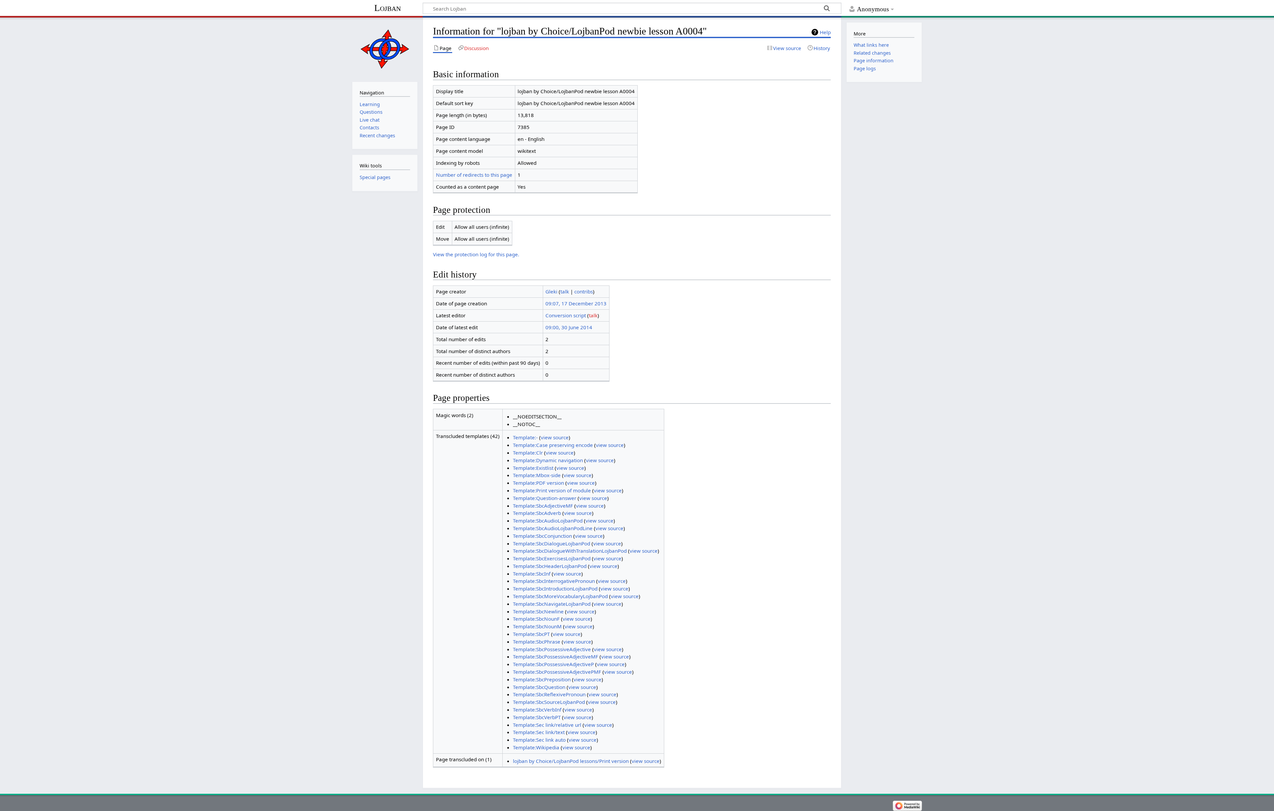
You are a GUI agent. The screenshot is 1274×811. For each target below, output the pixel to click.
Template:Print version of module (552, 490)
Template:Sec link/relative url (547, 724)
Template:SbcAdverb (537, 513)
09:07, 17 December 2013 (575, 303)
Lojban (387, 8)
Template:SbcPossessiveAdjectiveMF (555, 656)
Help (825, 32)
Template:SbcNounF (536, 618)
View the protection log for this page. (476, 254)
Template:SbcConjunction (542, 535)
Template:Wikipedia (536, 747)
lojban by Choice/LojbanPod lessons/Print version (571, 761)
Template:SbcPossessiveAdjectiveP (553, 664)
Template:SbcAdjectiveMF (543, 505)
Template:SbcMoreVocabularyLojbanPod (560, 596)
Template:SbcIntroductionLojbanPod (555, 588)
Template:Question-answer (544, 498)
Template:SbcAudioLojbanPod (548, 520)
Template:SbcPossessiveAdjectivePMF (557, 671)
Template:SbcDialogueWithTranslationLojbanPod (570, 550)
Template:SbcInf (531, 573)
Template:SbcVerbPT (537, 717)
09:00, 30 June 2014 (568, 327)
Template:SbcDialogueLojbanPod (551, 543)
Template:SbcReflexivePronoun (549, 694)
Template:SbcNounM (537, 626)
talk (564, 291)
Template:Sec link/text (539, 732)
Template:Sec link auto (539, 739)
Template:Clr (528, 452)
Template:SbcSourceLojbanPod (549, 702)
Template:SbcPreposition (542, 679)
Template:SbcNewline (538, 611)
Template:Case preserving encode (553, 445)
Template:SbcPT (531, 634)
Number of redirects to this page (474, 174)
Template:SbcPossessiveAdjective (552, 649)
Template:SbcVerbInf (537, 709)
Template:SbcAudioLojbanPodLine (553, 528)
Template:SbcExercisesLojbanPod (552, 558)
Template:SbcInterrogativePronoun (554, 581)
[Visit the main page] (384, 49)
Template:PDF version (538, 482)
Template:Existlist (533, 468)
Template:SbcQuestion (539, 687)
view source (555, 437)
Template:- (525, 437)
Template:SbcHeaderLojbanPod (550, 566)
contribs (583, 291)
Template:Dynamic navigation (548, 460)
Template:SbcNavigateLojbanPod (552, 603)
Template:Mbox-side (537, 475)
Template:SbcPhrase (536, 641)
